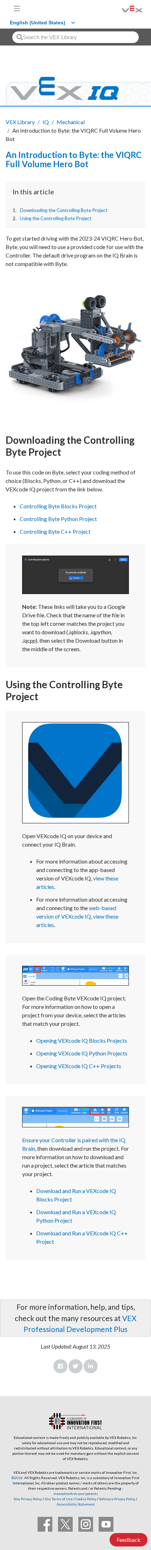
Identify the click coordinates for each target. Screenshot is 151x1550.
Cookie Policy (86, 1499)
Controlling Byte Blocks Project (58, 506)
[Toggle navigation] (16, 8)
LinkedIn (91, 1366)
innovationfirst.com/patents (75, 1493)
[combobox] (75, 37)
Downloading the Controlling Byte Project (64, 210)
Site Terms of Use (58, 1499)
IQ (45, 122)
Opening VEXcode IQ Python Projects (81, 1053)
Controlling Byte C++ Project (55, 531)
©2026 (17, 1478)
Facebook (60, 1366)
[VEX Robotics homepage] (123, 8)
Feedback (128, 1539)
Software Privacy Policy (117, 1499)
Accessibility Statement (76, 1504)
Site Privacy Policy (28, 1499)
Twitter (75, 1366)
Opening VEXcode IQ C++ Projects (79, 1065)
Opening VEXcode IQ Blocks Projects (81, 1040)
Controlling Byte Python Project (58, 518)
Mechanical (71, 122)
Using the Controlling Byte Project (56, 218)
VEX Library (20, 122)
